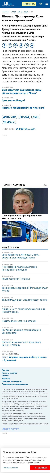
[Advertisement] (25, 155)
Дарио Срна (9, 116)
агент (36, 116)
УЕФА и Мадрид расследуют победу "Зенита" (24, 299)
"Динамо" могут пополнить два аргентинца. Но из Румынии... (23, 310)
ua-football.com (25, 128)
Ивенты (5, 375)
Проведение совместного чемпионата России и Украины (21, 343)
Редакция (6, 378)
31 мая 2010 (23, 12)
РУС (40, 3)
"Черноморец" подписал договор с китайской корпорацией (19, 268)
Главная (5, 11)
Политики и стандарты (11, 381)
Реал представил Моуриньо (16, 278)
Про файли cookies (10, 468)
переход (24, 116)
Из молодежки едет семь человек (19, 320)
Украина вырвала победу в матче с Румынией (24, 358)
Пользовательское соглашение (15, 384)
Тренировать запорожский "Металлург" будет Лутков (25, 289)
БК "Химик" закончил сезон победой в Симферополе (21, 331)
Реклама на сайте (9, 373)
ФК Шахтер (9, 121)
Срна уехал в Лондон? (13, 100)
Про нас (5, 370)
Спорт (13, 11)
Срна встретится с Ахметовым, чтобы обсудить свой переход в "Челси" (21, 91)
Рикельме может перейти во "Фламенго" (23, 107)
